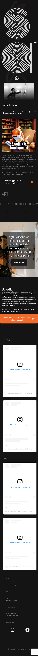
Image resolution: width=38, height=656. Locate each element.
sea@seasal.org (11, 585)
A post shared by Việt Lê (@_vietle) (19, 393)
